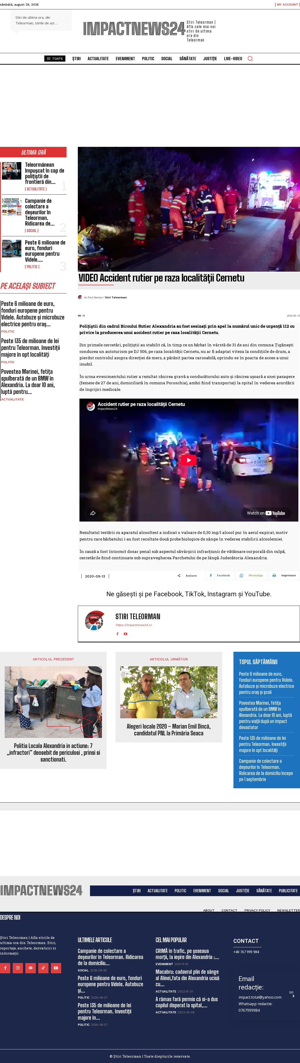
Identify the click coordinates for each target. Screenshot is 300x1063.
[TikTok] (43, 968)
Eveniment (164, 964)
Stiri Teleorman (116, 297)
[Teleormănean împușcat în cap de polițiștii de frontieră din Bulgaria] (11, 171)
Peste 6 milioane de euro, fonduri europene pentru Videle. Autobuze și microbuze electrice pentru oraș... (32, 313)
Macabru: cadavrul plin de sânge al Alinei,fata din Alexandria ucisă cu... (187, 978)
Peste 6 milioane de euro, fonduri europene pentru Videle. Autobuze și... (110, 984)
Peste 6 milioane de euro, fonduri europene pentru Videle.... (45, 251)
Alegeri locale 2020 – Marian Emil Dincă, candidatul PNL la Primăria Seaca (169, 730)
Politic (32, 267)
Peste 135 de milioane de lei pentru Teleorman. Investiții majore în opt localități (30, 347)
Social (32, 231)
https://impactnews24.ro (134, 625)
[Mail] (30, 968)
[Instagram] (18, 968)
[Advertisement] (150, 111)
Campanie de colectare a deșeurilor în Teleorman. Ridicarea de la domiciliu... (110, 957)
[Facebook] (117, 633)
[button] (250, 58)
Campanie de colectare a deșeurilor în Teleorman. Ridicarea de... (40, 212)
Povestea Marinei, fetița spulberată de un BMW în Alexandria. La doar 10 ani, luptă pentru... (28, 381)
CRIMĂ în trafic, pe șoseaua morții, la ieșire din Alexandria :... (187, 954)
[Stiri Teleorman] (81, 297)
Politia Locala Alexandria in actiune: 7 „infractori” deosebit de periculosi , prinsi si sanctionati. (53, 753)
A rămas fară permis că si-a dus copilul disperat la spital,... (187, 1002)
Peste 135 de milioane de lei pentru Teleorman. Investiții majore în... (104, 1011)
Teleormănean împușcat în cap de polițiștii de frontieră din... (44, 173)
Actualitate (36, 189)
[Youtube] (125, 633)
